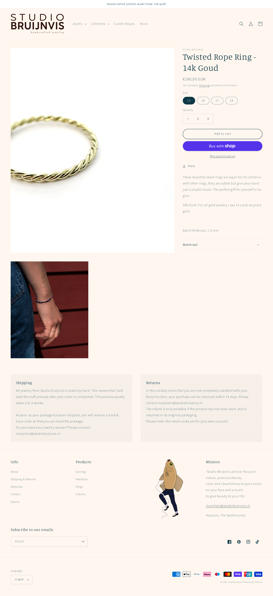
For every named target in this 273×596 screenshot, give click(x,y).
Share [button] (191, 166)
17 (217, 101)
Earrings (81, 472)
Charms (81, 494)
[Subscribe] (82, 542)
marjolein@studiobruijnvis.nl (228, 505)
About (14, 472)
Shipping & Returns (23, 479)
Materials (17, 487)
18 (231, 101)
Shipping (204, 85)
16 (203, 101)
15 (189, 101)
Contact (16, 494)
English (19, 579)
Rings (79, 487)
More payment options (222, 156)
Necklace (82, 479)
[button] (79, 23)
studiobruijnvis (235, 582)
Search (15, 502)
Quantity (188, 110)
